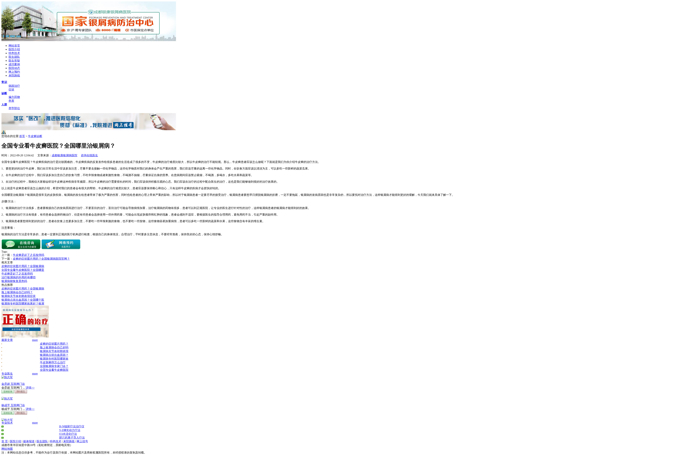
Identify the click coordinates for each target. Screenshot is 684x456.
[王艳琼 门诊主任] (7, 419)
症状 (11, 89)
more (35, 339)
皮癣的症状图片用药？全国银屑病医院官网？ (41, 258)
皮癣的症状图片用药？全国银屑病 (22, 266)
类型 (11, 108)
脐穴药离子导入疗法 (72, 437)
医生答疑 (14, 60)
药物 (17, 97)
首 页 (4, 441)
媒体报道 (29, 441)
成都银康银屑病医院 (64, 155)
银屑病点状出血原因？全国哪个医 (22, 299)
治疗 (17, 85)
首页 (22, 136)
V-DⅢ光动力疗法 (69, 430)
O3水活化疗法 (68, 433)
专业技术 (7, 422)
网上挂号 (82, 441)
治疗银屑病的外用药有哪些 (18, 277)
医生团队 (14, 56)
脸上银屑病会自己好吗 (54, 347)
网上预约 (14, 71)
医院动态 (14, 68)
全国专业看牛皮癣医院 (54, 369)
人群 (4, 104)
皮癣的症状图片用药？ (54, 343)
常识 (4, 82)
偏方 (11, 97)
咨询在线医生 (89, 155)
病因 (11, 85)
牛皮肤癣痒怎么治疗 (53, 362)
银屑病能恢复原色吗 (14, 281)
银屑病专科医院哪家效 (54, 358)
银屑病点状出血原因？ (54, 354)
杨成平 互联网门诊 (13, 405)
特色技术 (14, 53)
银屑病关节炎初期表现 (54, 351)
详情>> (30, 387)
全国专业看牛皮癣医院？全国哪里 (22, 269)
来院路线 (14, 75)
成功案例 (14, 64)
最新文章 (7, 339)
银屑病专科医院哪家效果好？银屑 (22, 303)
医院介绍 (14, 49)
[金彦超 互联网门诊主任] (7, 377)
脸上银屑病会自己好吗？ (17, 292)
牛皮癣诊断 (35, 136)
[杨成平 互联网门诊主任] (7, 398)
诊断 (4, 93)
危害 (11, 100)
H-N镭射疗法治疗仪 (71, 426)
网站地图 (7, 448)
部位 (17, 108)
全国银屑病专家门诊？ (54, 366)
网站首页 (14, 45)
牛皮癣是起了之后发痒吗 (28, 254)
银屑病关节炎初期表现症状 (18, 296)
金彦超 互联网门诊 (13, 383)
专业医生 (7, 373)
